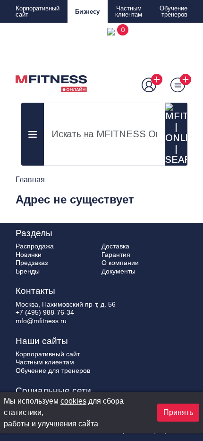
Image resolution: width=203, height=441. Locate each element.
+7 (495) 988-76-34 (45, 312)
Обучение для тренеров (53, 370)
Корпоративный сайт (37, 11)
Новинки (29, 254)
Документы (118, 271)
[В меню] (173, 85)
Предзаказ (32, 262)
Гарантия (116, 254)
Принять (178, 412)
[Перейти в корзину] (116, 60)
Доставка (115, 246)
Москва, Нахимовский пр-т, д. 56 (66, 304)
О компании (120, 262)
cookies (73, 401)
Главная (30, 180)
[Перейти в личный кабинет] (144, 85)
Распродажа (35, 246)
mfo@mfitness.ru (41, 321)
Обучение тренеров (173, 11)
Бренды (28, 271)
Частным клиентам (128, 11)
